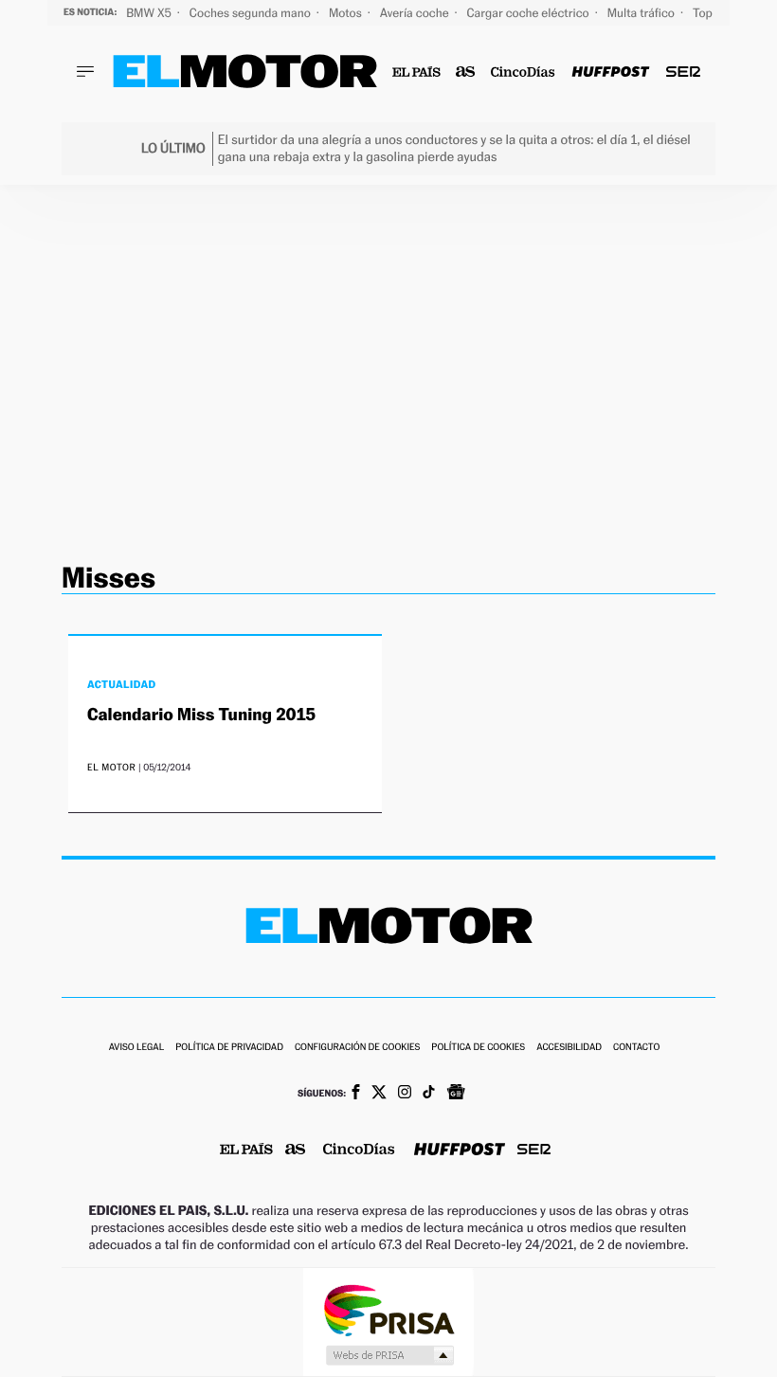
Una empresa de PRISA (388, 1309)
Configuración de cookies (357, 1047)
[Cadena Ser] (683, 72)
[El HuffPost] (610, 72)
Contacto (636, 1047)
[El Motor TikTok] (429, 1093)
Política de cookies (478, 1047)
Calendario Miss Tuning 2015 (201, 715)
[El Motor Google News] (455, 1093)
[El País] (416, 72)
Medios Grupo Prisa (389, 1355)
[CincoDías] (523, 72)
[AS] (466, 72)
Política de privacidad (229, 1047)
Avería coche (416, 13)
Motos (347, 13)
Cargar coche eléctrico (529, 13)
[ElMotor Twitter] (379, 1094)
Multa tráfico (642, 13)
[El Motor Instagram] (404, 1093)
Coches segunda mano (252, 13)
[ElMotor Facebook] (356, 1093)
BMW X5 (150, 13)
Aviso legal (136, 1047)
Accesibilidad (569, 1047)
